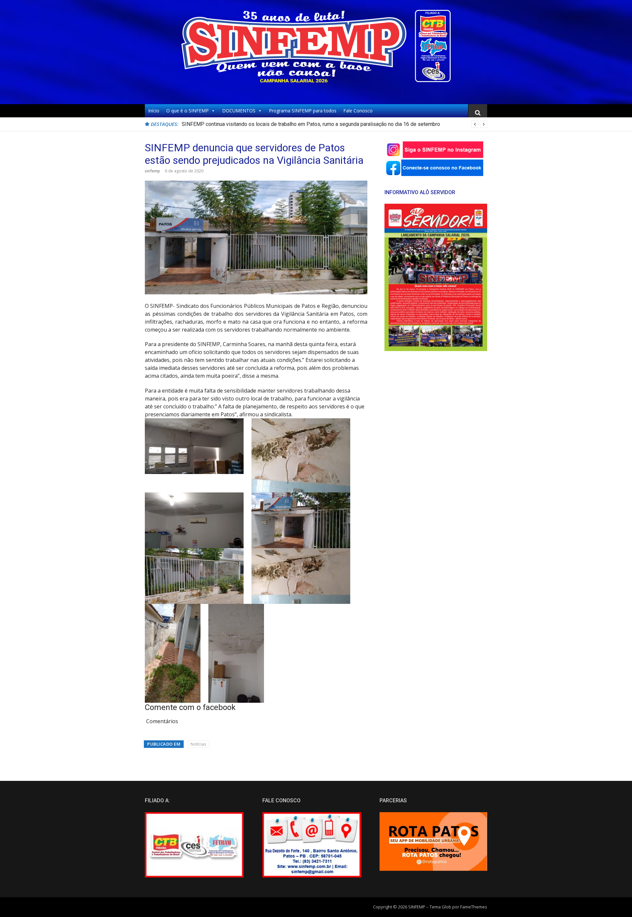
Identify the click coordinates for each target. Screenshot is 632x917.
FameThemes (473, 907)
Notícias (198, 744)
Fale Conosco (358, 110)
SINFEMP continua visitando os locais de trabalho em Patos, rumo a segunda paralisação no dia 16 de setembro (311, 124)
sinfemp (152, 171)
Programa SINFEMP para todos (302, 110)
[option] (334, 124)
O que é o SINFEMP (187, 110)
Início (153, 110)
